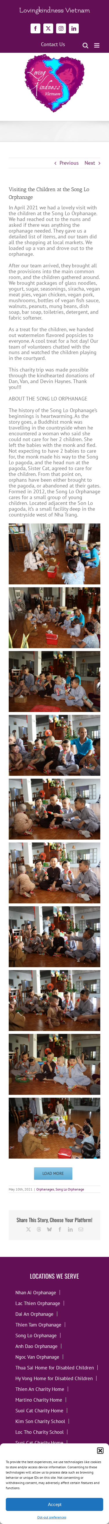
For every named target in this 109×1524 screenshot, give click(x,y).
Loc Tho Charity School (39, 1431)
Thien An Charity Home (39, 1389)
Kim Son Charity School (40, 1421)
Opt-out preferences (51, 1517)
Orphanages (45, 1189)
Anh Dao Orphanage (36, 1346)
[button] (100, 1451)
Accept (54, 1504)
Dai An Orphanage (34, 1313)
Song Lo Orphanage (70, 1189)
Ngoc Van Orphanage (37, 1356)
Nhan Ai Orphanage (35, 1292)
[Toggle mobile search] (85, 45)
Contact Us (53, 44)
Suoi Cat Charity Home (39, 1410)
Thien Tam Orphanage (38, 1324)
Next (90, 163)
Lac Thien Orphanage (37, 1303)
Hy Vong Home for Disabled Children (54, 1378)
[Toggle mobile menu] (97, 45)
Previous (69, 163)
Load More (53, 1173)
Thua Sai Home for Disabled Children (54, 1367)
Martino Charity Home (38, 1399)
